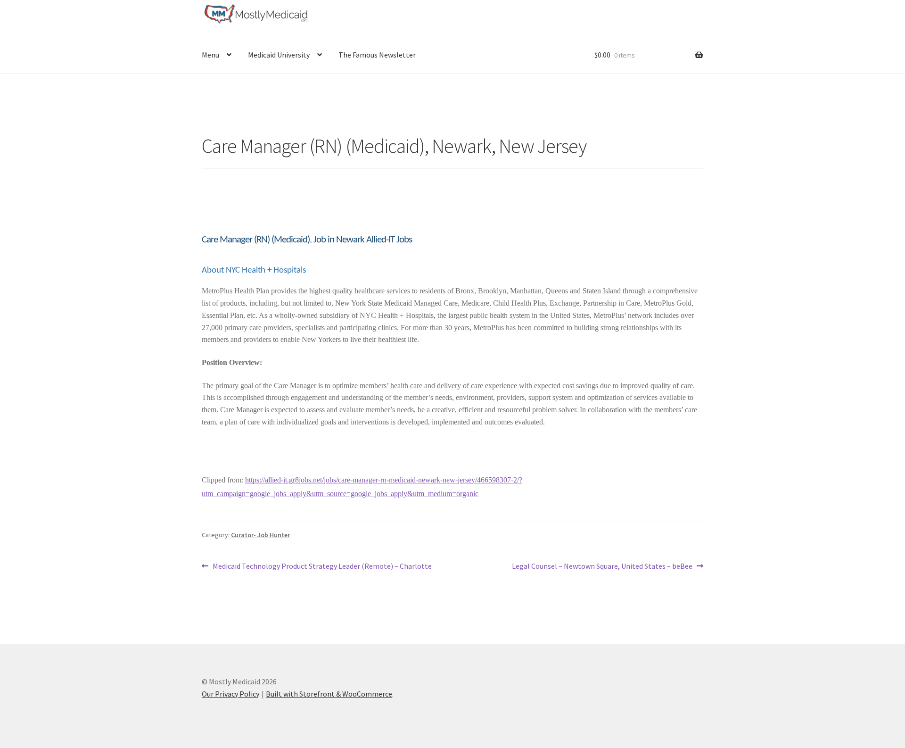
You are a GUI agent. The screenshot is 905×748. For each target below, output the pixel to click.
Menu (210, 54)
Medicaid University (279, 54)
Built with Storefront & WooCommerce (329, 693)
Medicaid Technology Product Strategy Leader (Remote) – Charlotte (322, 567)
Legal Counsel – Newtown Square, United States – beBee (602, 567)
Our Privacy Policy (230, 693)
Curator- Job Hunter (260, 535)
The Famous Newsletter (377, 54)
